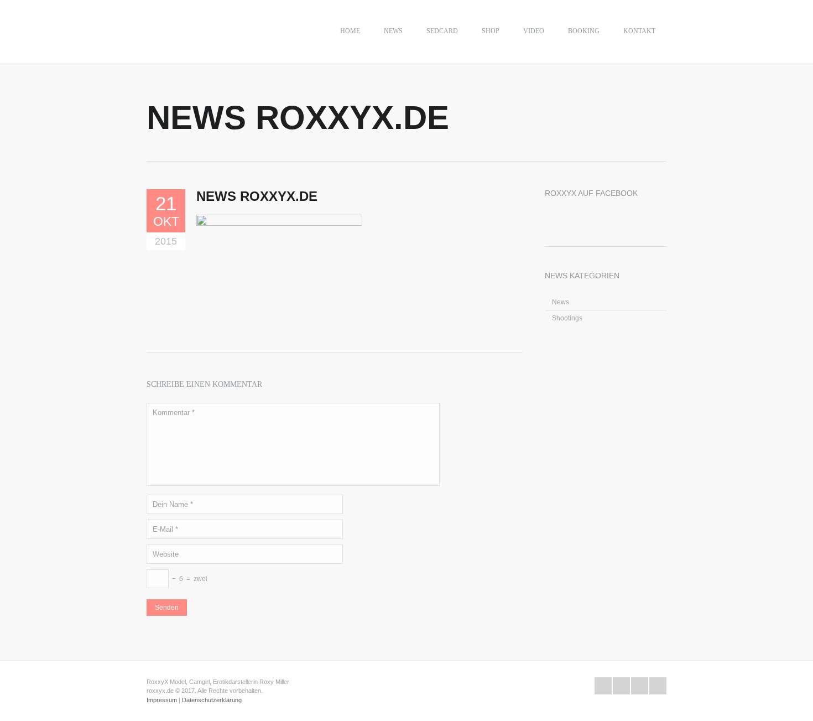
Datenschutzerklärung (212, 700)
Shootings (567, 318)
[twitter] (603, 685)
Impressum (162, 700)
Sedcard (442, 31)
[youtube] (639, 685)
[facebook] (621, 685)
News (393, 31)
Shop (490, 31)
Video (533, 31)
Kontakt (639, 31)
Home (350, 31)
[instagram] (657, 685)
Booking (584, 31)
